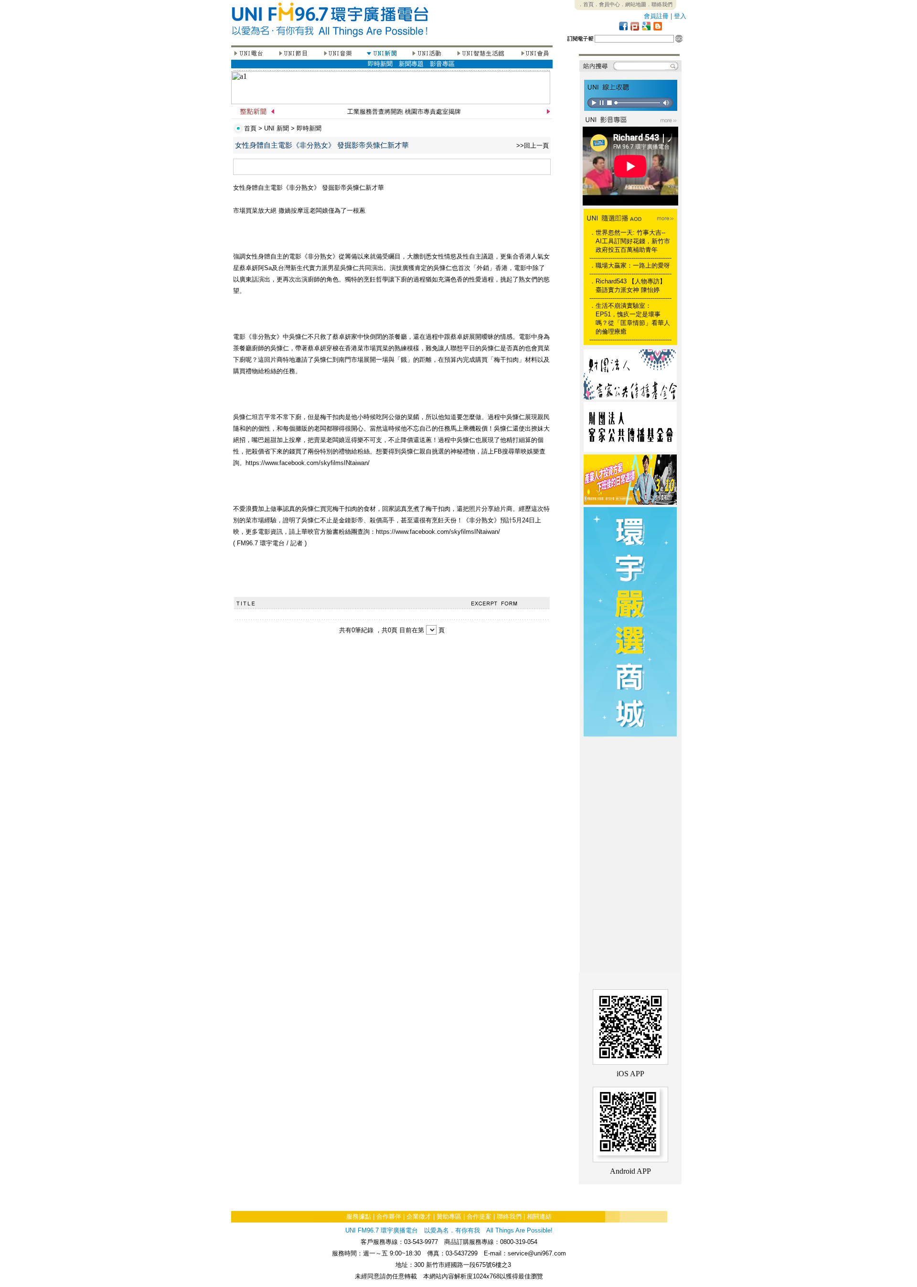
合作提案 (479, 1216)
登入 (680, 16)
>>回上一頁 (532, 145)
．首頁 (586, 4)
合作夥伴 (388, 1216)
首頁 (250, 128)
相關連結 (539, 1216)
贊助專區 (449, 1216)
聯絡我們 (509, 1216)
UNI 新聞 (276, 128)
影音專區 (442, 63)
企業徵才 (418, 1216)
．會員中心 (607, 4)
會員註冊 (656, 16)
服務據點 (358, 1216)
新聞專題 (411, 63)
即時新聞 (380, 63)
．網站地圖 (633, 4)
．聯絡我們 (659, 4)
